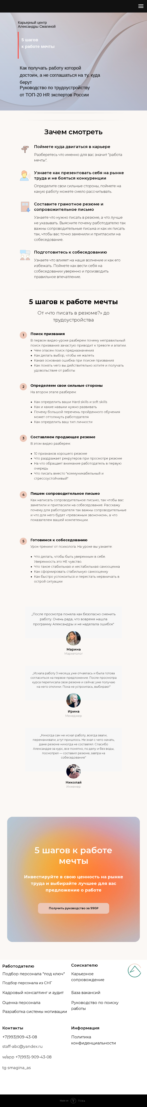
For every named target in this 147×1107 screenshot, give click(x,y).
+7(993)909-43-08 (19, 1037)
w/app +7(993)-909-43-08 (27, 1057)
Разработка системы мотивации (34, 1011)
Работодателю (18, 966)
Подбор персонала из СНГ (27, 983)
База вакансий (85, 992)
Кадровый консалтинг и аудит (33, 992)
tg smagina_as (16, 1067)
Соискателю (84, 965)
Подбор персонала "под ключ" (33, 973)
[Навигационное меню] (140, 6)
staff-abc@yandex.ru (22, 1046)
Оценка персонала (21, 1002)
